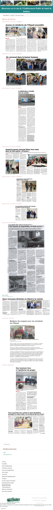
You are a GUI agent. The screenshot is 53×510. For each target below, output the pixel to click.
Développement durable (8, 482)
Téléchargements (6, 487)
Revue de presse (6, 485)
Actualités (4, 463)
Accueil (4, 461)
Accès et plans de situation (8, 480)
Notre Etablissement (7, 466)
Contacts (4, 478)
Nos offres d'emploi (7, 491)
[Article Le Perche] (26, 162)
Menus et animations (7, 489)
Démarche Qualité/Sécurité (8, 476)
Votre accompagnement (8, 470)
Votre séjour (5, 472)
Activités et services (7, 468)
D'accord (3, 508)
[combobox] (9, 444)
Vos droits (4, 474)
